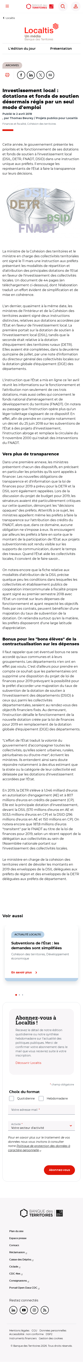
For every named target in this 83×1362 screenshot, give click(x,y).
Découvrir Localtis (28, 1063)
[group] (41, 210)
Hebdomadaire (57, 1098)
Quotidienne (26, 1098)
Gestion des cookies (51, 1338)
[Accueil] (40, 6)
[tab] (16, 995)
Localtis (10, 18)
